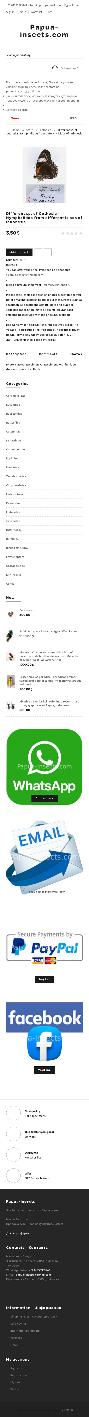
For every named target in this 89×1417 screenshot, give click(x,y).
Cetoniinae (13, 431)
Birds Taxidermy (17, 548)
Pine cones (26, 610)
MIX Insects (13, 575)
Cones (10, 583)
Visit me (44, 1070)
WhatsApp (34, 5)
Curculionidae (15, 449)
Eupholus (12, 458)
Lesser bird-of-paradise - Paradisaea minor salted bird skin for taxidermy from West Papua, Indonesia (50, 680)
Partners (16, 1338)
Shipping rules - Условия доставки (33, 1316)
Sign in (10, 12)
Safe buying (18, 1323)
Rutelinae (12, 539)
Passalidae (13, 503)
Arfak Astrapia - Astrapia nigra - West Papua (48, 631)
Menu (14, 118)
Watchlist (36, 12)
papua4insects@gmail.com (62, 5)
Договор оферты (17, 110)
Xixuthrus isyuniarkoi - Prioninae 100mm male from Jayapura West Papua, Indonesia (49, 703)
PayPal (44, 979)
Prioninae (12, 467)
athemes (67, 1409)
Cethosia (45, 130)
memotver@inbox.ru (56, 285)
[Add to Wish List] (38, 252)
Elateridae (13, 512)
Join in (22, 12)
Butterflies (13, 422)
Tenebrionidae (16, 476)
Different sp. (14, 530)
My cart (15, 1382)
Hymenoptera (15, 557)
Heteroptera (14, 494)
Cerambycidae (15, 396)
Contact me (45, 798)
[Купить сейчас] (48, 252)
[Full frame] (44, 175)
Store (29, 130)
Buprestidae (14, 413)
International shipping (25, 1330)
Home (15, 130)
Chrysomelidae (16, 485)
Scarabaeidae (15, 566)
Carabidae (13, 521)
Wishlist (15, 1389)
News (14, 1345)
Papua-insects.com (44, 31)
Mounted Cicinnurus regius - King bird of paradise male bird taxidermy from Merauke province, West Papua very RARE (48, 656)
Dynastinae (13, 440)
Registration (18, 1375)
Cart (49, 12)
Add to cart (19, 252)
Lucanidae (13, 404)
